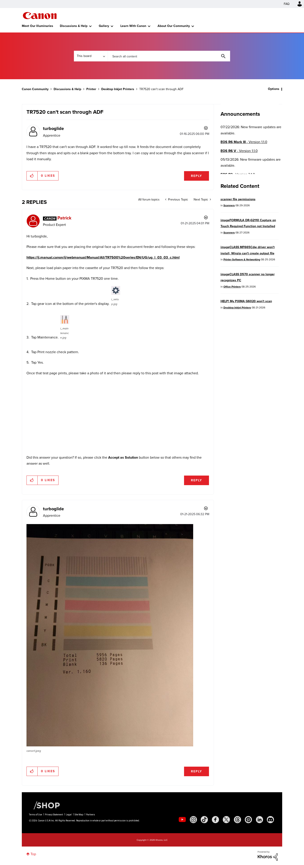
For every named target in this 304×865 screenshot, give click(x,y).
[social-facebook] (215, 819)
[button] (32, 175)
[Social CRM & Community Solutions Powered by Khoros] (268, 855)
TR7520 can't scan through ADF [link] (161, 89)
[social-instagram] (193, 819)
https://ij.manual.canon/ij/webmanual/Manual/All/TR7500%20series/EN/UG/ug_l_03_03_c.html (103, 257)
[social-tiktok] (204, 819)
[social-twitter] (226, 819)
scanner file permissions (238, 199)
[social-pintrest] (248, 819)
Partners (90, 814)
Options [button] (273, 89)
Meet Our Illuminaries (37, 26)
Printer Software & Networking (241, 259)
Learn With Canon (133, 26)
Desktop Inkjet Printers (117, 89)
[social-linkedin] (259, 819)
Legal (69, 814)
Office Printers (232, 287)
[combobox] (169, 56)
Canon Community (40, 15)
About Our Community (174, 26)
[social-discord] (270, 819)
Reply (196, 176)
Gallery (104, 26)
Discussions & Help (73, 26)
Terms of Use (35, 814)
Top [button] (33, 854)
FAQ (287, 4)
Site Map (79, 814)
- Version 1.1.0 (244, 141)
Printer (91, 89)
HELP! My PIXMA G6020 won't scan (246, 301)
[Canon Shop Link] (44, 805)
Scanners (229, 205)
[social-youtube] (182, 819)
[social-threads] (237, 819)
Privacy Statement (54, 814)
